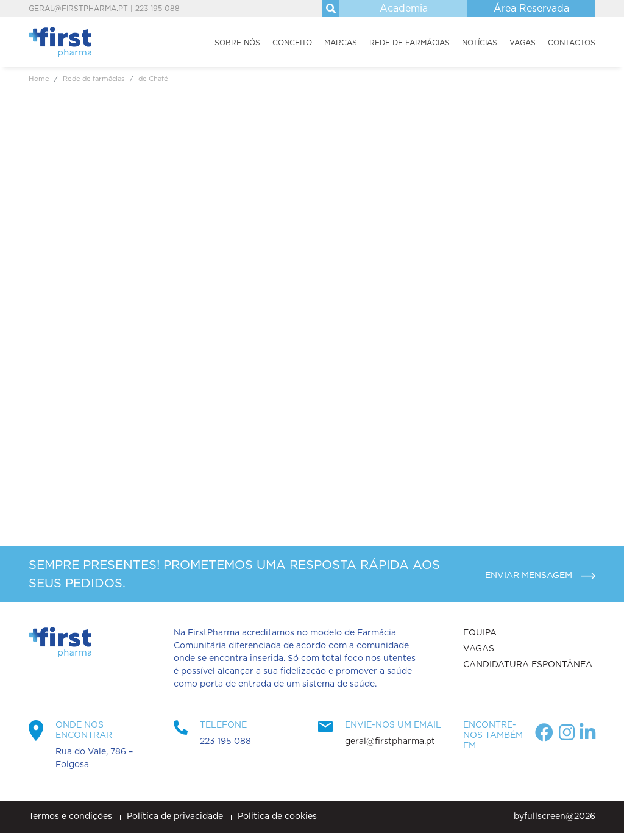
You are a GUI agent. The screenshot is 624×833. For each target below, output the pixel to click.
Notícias (479, 42)
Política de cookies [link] (277, 816)
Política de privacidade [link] (176, 816)
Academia (404, 8)
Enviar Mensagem (530, 575)
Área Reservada (531, 8)
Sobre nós (237, 42)
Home (39, 79)
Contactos (571, 42)
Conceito (292, 42)
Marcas (340, 42)
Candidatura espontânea (527, 664)
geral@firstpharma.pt (78, 8)
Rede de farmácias (409, 42)
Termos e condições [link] (72, 816)
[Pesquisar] (330, 8)
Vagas (522, 42)
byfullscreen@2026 (554, 816)
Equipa (480, 633)
